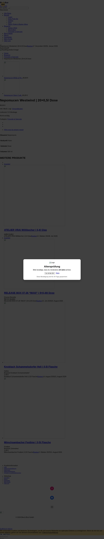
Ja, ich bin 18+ (49, 273)
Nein (57, 273)
